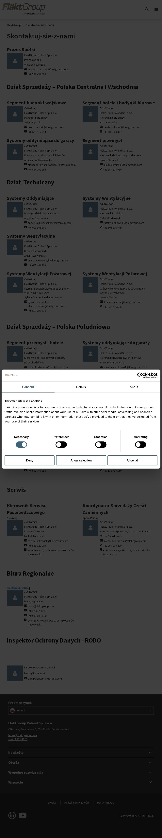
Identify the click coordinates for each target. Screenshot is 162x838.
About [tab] (134, 386)
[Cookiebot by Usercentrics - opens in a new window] (140, 375)
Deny (29, 460)
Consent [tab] (28, 386)
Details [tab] (81, 386)
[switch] (61, 444)
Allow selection (81, 460)
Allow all (132, 460)
